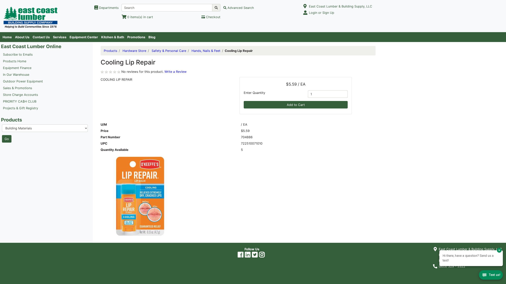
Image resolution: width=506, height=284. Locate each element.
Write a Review (175, 72)
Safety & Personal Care (169, 51)
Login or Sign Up (321, 13)
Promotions (136, 37)
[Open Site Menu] (305, 6)
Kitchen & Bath (112, 37)
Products (110, 51)
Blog (151, 37)
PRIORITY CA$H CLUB (19, 101)
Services (59, 37)
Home (7, 37)
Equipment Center (84, 37)
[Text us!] (491, 276)
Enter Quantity (254, 93)
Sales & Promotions (17, 88)
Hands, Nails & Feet (206, 51)
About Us (22, 37)
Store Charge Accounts (20, 95)
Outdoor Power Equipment (23, 81)
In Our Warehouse (16, 75)
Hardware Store (134, 51)
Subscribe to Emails (18, 54)
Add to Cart (296, 105)
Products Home (14, 61)
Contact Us (41, 37)
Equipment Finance (17, 68)
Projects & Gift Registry (20, 108)
